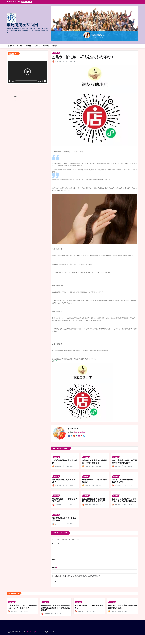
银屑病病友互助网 (22, 24)
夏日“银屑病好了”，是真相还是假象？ (89, 606)
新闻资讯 (11, 46)
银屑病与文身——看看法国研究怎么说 (64, 499)
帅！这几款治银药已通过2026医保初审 (122, 480)
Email (54, 568)
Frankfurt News (40, 632)
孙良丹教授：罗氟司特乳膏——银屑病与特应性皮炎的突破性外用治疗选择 (55, 607)
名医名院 (37, 46)
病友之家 (54, 46)
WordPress (30, 632)
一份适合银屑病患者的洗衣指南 (64, 461)
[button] (27, 71)
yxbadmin (58, 61)
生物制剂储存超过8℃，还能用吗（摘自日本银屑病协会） (124, 499)
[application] (27, 72)
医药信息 (20, 46)
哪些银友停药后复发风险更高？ (63, 480)
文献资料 (46, 46)
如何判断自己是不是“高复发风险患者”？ (64, 519)
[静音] (42, 81)
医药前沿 (28, 46)
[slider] (26, 80)
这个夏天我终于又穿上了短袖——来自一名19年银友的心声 (22, 606)
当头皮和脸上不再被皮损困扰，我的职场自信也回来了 (93, 499)
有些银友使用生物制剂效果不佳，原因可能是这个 (94, 461)
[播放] (10, 81)
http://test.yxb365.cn (80, 432)
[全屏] (45, 81)
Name (54, 559)
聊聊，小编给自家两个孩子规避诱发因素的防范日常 (124, 461)
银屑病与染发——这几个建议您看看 (94, 480)
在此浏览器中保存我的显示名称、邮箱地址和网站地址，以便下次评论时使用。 (77, 576)
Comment (55, 544)
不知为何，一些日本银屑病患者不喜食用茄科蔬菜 (122, 606)
